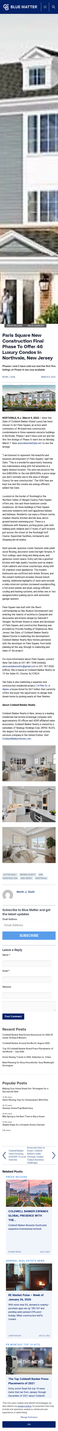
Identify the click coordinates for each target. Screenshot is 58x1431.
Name (6, 954)
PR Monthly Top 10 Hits (23, 1344)
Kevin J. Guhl (8, 377)
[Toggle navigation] (45, 6)
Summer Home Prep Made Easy (17, 1108)
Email (6, 970)
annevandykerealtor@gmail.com (19, 666)
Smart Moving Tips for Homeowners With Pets (25, 1100)
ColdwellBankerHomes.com (16, 738)
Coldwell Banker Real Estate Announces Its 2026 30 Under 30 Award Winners (27, 1036)
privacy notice (24, 1406)
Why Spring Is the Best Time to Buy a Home (23, 1116)
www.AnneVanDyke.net (30, 443)
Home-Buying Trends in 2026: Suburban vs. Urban (26, 1057)
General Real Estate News (25, 1261)
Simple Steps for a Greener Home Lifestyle (23, 1125)
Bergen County (27, 875)
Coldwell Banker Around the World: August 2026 (26, 1043)
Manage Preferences (29, 1417)
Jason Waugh (14, 1336)
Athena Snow (14, 1252)
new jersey (26, 878)
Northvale (41, 878)
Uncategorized (36, 325)
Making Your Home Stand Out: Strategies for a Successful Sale (25, 1090)
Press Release (15, 325)
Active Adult (10, 875)
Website (6, 986)
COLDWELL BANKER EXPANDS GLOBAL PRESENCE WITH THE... (28, 1216)
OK (29, 1424)
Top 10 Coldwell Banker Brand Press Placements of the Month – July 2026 (27, 1050)
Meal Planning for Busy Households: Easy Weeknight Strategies (28, 1064)
